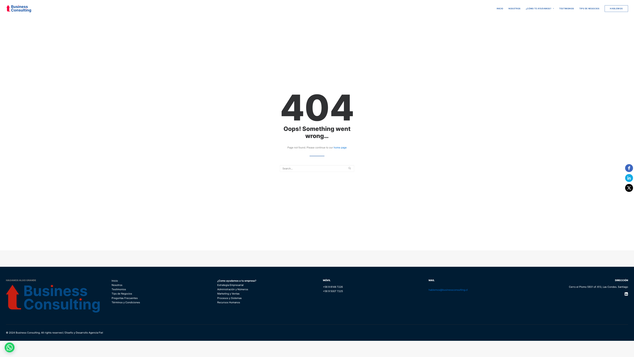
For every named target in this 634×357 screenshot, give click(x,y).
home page (340, 147)
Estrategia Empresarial (230, 285)
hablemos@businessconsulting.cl (448, 289)
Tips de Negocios (589, 8)
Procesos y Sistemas (229, 298)
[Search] (317, 168)
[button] (349, 168)
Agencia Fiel (96, 332)
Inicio (115, 280)
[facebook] (629, 168)
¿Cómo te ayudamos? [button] (538, 8)
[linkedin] (629, 178)
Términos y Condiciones (126, 302)
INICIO (500, 8)
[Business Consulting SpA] (19, 8)
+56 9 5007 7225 (333, 291)
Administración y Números (232, 289)
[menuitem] (501, 8)
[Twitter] (629, 188)
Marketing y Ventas (228, 293)
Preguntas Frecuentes (125, 298)
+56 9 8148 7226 (333, 286)
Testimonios (566, 8)
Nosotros (515, 8)
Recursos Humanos (228, 302)
